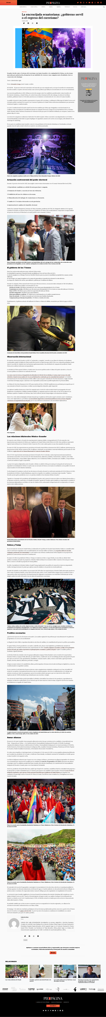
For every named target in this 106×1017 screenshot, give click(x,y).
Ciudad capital (34, 6)
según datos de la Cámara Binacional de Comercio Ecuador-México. (31, 451)
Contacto (66, 1002)
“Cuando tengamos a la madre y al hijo (54, 647)
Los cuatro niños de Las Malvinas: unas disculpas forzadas (65, 980)
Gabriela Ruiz (25, 917)
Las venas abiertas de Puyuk (13, 980)
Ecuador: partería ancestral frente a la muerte (40, 980)
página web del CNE (25, 911)
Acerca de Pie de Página (42, 1002)
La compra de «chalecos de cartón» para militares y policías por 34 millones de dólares (29, 280)
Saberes (58, 6)
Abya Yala (24, 11)
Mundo (50, 6)
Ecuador (25, 940)
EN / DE (75, 6)
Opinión (43, 6)
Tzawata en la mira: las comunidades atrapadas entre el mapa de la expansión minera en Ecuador (88, 981)
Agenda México (23, 6)
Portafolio (67, 6)
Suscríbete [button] (53, 1005)
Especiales (83, 6)
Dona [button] (9, 2)
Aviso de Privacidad (56, 1002)
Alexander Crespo (16, 84)
